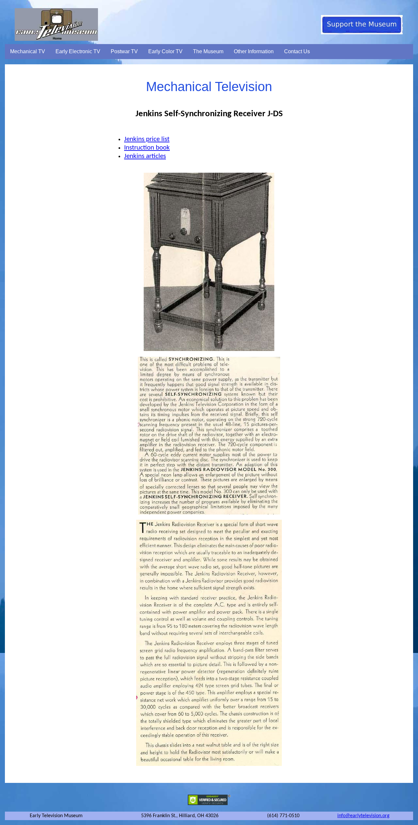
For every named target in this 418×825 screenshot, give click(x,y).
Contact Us (297, 51)
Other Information (254, 51)
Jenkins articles (145, 156)
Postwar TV (124, 51)
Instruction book (147, 147)
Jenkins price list (146, 139)
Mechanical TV (27, 51)
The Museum (208, 51)
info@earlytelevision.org (363, 815)
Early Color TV (165, 51)
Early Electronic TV (78, 51)
